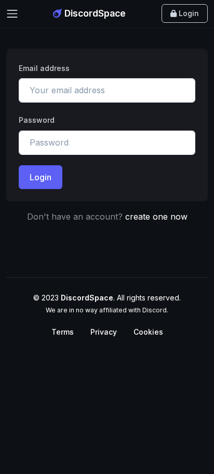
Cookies (148, 331)
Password (37, 120)
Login (188, 13)
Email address (44, 68)
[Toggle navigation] (12, 14)
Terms (62, 331)
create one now (156, 216)
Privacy (103, 331)
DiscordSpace (94, 13)
